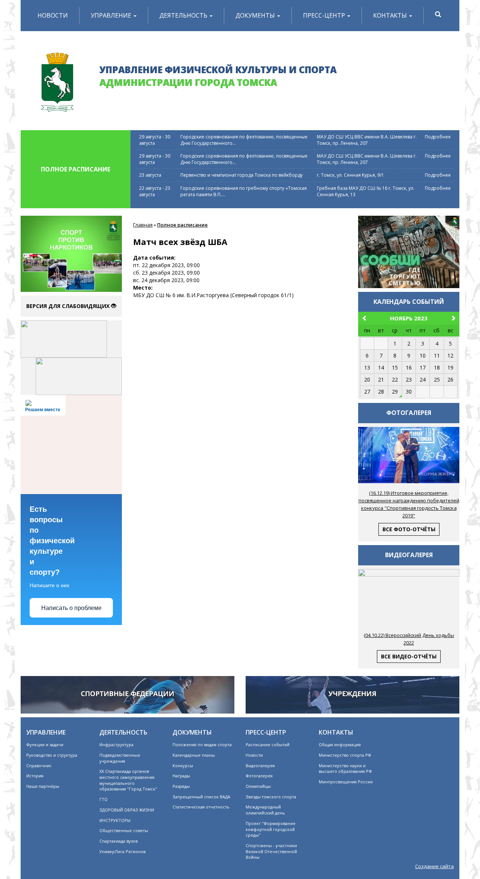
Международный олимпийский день (265, 810)
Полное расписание (182, 224)
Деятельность (184, 15)
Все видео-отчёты (408, 656)
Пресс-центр (324, 15)
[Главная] (57, 79)
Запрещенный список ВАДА (201, 796)
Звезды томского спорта (271, 796)
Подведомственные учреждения (119, 758)
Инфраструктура (116, 744)
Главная (143, 224)
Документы (256, 15)
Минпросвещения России (346, 781)
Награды (181, 775)
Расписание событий (268, 744)
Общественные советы (123, 830)
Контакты (390, 15)
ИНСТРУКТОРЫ (114, 820)
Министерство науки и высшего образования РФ (345, 768)
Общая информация (340, 744)
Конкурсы (182, 765)
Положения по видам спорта (202, 744)
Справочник (38, 765)
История (35, 775)
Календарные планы (193, 755)
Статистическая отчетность (201, 807)
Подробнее (438, 137)
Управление (112, 15)
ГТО (103, 799)
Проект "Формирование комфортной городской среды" (271, 829)
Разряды (181, 786)
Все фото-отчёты (408, 529)
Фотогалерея (259, 775)
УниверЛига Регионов (122, 851)
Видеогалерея (260, 765)
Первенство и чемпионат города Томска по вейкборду (241, 175)
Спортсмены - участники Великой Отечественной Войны (271, 851)
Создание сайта (434, 866)
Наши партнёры (42, 786)
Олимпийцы (258, 786)
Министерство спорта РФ (345, 755)
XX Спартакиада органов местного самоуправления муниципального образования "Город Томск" (128, 780)
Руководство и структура (51, 755)
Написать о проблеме (71, 608)
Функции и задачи (44, 744)
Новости (53, 15)
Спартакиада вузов (118, 841)
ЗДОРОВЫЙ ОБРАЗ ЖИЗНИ (126, 810)
